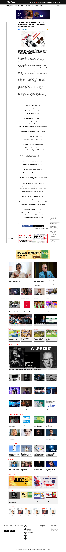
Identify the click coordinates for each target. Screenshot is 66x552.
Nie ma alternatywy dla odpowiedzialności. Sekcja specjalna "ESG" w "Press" (38, 425)
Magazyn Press (13, 344)
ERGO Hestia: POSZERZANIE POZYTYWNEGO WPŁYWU (38, 339)
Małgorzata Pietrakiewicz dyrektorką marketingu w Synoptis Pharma (13, 438)
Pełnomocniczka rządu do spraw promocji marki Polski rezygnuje (19, 280)
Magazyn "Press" (54, 526)
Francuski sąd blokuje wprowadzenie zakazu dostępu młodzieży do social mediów (39, 454)
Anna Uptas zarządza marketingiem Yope (37, 438)
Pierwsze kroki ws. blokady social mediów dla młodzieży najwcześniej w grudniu (26, 454)
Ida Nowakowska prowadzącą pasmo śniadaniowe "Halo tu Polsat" (14, 397)
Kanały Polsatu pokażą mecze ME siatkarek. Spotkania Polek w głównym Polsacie (39, 397)
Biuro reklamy (42, 527)
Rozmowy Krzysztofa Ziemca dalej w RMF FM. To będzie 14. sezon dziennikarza (39, 297)
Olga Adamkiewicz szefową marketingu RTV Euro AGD (26, 438)
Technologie (12, 443)
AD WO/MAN (11, 487)
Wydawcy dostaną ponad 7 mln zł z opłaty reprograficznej (39, 410)
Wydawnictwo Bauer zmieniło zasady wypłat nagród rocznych (51, 297)
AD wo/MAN (53, 527)
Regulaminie (31, 550)
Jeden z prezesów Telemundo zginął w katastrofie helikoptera (51, 384)
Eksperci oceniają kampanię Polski (16, 325)
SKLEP (22, 5)
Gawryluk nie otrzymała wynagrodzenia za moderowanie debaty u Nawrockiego (25, 298)
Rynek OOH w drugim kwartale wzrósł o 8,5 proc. (53, 234)
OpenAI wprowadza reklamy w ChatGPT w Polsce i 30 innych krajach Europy (14, 454)
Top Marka (53, 528)
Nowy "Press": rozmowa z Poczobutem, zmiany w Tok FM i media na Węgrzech (26, 384)
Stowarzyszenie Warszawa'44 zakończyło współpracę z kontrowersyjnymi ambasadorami (14, 426)
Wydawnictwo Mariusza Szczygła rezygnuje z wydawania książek (45, 280)
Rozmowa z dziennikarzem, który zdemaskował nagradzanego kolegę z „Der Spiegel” (51, 470)
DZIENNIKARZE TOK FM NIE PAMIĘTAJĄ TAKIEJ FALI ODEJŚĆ (24, 369)
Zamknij (49, 549)
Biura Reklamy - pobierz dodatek (50, 501)
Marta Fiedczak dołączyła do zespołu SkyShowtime (53, 221)
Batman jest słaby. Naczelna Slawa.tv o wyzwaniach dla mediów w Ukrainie (14, 470)
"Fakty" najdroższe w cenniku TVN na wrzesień (14, 410)
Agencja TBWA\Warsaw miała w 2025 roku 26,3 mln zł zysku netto (53, 224)
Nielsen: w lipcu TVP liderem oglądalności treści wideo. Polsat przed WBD (14, 384)
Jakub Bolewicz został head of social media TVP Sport (53, 218)
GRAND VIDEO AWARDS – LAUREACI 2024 (41, 487)
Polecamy (11, 491)
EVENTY (11, 5)
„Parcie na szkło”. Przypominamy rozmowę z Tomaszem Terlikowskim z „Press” (25, 470)
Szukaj (58, 5)
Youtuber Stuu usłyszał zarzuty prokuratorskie (25, 396)
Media (10, 373)
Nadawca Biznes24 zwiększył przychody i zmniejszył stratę (53, 231)
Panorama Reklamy (54, 529)
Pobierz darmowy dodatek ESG (26, 500)
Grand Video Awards (54, 530)
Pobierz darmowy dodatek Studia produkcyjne (38, 501)
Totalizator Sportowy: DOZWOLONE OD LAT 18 (13, 339)
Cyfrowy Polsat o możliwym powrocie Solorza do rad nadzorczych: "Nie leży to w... (39, 384)
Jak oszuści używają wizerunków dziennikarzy (43, 325)
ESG (32, 5)
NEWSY (7, 5)
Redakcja (41, 526)
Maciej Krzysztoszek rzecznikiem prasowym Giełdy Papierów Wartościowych (51, 438)
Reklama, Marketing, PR (15, 415)
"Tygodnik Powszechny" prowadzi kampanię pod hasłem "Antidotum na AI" (25, 311)
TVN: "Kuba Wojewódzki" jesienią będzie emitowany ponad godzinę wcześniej (50, 397)
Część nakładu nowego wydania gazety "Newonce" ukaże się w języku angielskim (14, 311)
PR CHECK (36, 5)
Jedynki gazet (12, 506)
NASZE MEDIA (17, 5)
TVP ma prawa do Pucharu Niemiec (38, 310)
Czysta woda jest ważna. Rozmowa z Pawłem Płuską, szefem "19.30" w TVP (38, 470)
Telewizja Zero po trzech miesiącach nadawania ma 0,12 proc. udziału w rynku (26, 410)
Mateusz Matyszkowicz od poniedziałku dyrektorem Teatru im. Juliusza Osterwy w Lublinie (54, 227)
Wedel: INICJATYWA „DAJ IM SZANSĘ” (26, 339)
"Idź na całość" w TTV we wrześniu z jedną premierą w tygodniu (51, 311)
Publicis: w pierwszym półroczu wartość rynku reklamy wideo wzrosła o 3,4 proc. (53, 237)
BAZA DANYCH (27, 5)
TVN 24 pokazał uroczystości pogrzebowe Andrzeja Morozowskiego (53, 241)
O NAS (41, 5)
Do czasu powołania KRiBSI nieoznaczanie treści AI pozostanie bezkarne (50, 454)
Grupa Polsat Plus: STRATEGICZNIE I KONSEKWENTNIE (49, 339)
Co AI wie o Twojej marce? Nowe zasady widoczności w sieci (14, 297)
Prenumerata (42, 528)
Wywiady (11, 459)
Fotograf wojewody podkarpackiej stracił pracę (51, 410)
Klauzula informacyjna (43, 531)
